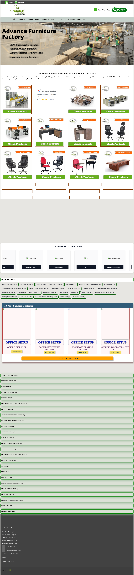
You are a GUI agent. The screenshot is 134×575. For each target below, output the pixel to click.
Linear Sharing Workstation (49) (39, 288)
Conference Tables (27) (50, 292)
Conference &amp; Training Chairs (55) (14, 288)
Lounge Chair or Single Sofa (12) (105, 292)
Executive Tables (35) (8, 292)
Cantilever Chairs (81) (55, 284)
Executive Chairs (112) (26, 284)
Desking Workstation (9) (9, 296)
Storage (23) (74, 292)
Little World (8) (65, 296)
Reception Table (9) (26, 296)
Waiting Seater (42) (89, 288)
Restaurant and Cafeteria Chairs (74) (90, 284)
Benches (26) (64, 292)
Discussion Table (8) (79, 296)
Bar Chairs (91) (41, 284)
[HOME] (10, 20)
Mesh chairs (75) (71, 284)
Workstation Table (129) (9, 284)
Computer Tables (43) (73, 288)
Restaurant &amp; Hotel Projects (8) (46, 296)
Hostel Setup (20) (87, 292)
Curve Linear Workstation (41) (107, 288)
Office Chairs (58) (109, 284)
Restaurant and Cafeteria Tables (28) (29, 292)
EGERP (9, 570)
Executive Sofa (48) (58, 288)
